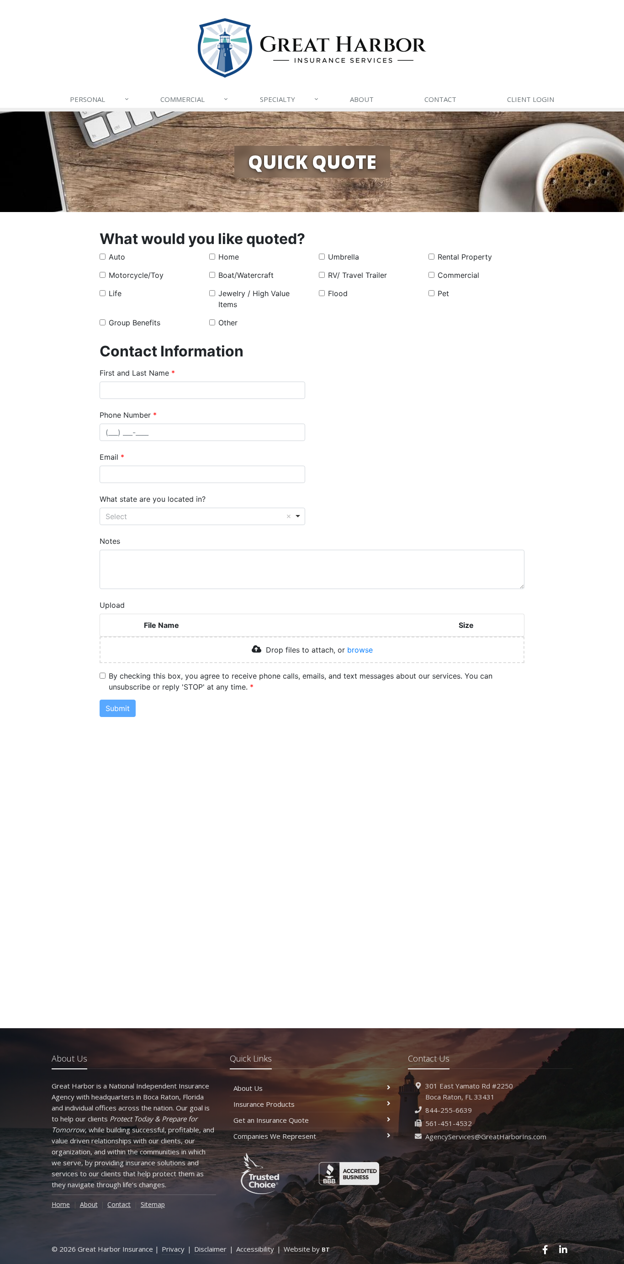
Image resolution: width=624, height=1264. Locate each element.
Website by (307, 1248)
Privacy (173, 1248)
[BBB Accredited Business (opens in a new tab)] (349, 1173)
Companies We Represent (274, 1136)
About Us (248, 1088)
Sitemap (153, 1204)
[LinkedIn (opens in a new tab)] (563, 1249)
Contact (440, 99)
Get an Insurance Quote (271, 1120)
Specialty (289, 99)
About (362, 99)
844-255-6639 (448, 1110)
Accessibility (255, 1248)
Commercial (194, 99)
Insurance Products (264, 1104)
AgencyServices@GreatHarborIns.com (485, 1136)
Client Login (530, 99)
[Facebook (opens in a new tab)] (545, 1249)
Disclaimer (210, 1248)
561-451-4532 (448, 1123)
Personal (99, 99)
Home (61, 1204)
